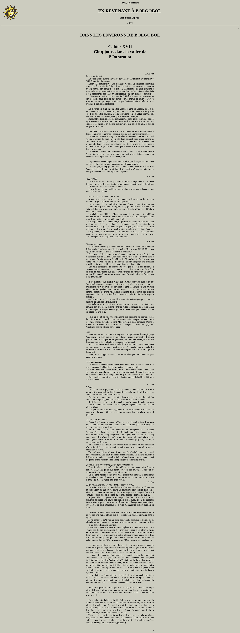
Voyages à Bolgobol (130, 3)
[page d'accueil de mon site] (11, 21)
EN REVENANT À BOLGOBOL (129, 10)
